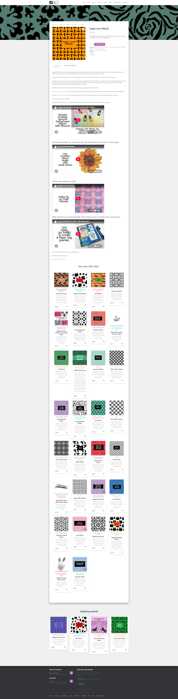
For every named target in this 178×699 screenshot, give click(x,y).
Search (71, 673)
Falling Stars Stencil (98, 499)
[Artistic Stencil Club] (80, 358)
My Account (125, 2)
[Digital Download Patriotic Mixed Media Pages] (61, 318)
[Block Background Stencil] (80, 318)
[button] (83, 29)
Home (84, 2)
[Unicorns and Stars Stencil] (99, 625)
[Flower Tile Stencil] (117, 280)
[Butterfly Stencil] (98, 318)
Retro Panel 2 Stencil (117, 419)
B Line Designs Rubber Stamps (62, 497)
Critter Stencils (96, 327)
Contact (93, 2)
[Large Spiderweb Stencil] (80, 408)
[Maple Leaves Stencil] (80, 280)
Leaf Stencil (61, 369)
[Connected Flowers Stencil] (61, 524)
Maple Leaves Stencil (80, 293)
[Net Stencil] (98, 408)
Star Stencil (101, 497)
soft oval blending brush (61, 91)
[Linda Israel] (54, 2)
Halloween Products (94, 48)
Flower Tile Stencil (116, 291)
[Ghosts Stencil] (80, 448)
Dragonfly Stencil (80, 577)
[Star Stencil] (79, 625)
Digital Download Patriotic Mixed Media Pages (61, 332)
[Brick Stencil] (117, 448)
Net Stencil (98, 420)
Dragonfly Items (79, 574)
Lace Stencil (79, 535)
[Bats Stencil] (98, 280)
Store (109, 2)
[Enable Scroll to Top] (175, 696)
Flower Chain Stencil (61, 459)
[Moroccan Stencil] (98, 358)
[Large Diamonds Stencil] (61, 408)
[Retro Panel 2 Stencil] (117, 408)
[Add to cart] (66, 306)
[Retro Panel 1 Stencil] (117, 358)
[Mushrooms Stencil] (61, 280)
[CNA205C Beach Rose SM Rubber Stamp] (117, 318)
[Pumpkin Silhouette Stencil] (117, 524)
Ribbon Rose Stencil (98, 536)
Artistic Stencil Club (80, 370)
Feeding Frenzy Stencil (58, 637)
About (88, 2)
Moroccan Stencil (98, 369)
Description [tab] (56, 65)
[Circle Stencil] (117, 486)
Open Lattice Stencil (80, 498)
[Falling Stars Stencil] (98, 486)
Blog (99, 2)
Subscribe (81, 684)
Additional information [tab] (70, 65)
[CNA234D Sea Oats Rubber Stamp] (61, 564)
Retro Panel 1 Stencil (117, 369)
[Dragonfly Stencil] (80, 564)
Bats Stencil (98, 293)
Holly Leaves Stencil (119, 638)
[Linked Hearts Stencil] (98, 448)
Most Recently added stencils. (59, 259)
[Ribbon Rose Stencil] (98, 524)
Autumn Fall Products (119, 47)
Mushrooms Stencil (61, 293)
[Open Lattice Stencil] (80, 486)
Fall (99, 50)
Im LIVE (104, 2)
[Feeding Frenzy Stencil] (58, 625)
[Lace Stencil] (80, 524)
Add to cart (98, 44)
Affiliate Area (117, 2)
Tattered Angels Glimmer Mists (63, 95)
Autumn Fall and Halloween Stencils (67, 24)
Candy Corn (95, 50)
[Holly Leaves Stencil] (119, 625)
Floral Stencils (114, 289)
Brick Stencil (116, 459)
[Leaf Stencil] (61, 358)
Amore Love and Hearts (98, 457)
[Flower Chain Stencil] (61, 448)
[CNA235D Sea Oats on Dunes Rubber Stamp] (61, 486)
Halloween (103, 50)
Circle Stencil (117, 499)
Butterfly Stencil (98, 330)
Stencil (57, 24)
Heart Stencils (98, 458)
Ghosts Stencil (80, 462)
